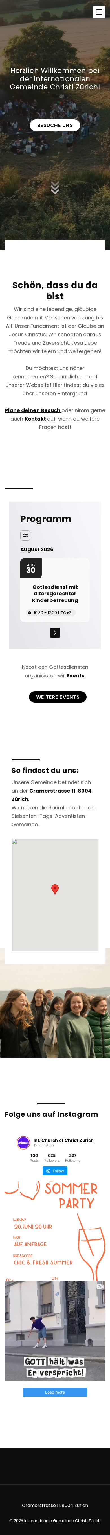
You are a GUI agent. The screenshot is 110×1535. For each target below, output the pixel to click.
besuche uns (55, 125)
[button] (99, 12)
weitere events (58, 696)
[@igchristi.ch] (23, 1142)
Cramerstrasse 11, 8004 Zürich (55, 1505)
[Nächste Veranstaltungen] (55, 633)
